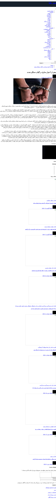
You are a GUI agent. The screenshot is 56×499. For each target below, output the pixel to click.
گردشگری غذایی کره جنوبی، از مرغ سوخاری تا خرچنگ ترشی (44, 350)
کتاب (49, 44)
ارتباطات (49, 30)
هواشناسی (48, 26)
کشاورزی (48, 24)
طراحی (49, 55)
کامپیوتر (49, 34)
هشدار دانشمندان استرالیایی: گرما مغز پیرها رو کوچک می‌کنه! (44, 203)
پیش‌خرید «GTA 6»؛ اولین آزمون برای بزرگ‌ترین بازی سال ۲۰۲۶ (44, 387)
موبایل (49, 35)
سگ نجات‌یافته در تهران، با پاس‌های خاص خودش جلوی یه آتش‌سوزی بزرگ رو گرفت (40, 229)
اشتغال (49, 51)
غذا (50, 59)
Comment (54, 477)
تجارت (49, 54)
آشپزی (49, 17)
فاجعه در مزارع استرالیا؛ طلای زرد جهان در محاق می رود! (45, 429)
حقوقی (49, 13)
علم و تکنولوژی (47, 29)
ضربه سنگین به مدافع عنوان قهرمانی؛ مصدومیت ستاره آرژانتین (44, 459)
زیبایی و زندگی (47, 21)
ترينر (55, 490)
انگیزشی (49, 14)
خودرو (49, 33)
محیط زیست (48, 25)
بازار (52, 48)
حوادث (49, 20)
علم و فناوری (47, 31)
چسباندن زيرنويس (52, 492)
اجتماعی (51, 12)
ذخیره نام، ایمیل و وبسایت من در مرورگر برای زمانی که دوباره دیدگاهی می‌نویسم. (35, 482)
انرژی (49, 37)
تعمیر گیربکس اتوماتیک (51, 487)
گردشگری (48, 46)
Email (54, 480)
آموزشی (49, 16)
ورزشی (49, 41)
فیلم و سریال (48, 42)
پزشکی (49, 18)
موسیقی (49, 43)
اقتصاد (49, 52)
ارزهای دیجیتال (47, 50)
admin (51, 77)
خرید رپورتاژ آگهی (52, 497)
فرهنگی (49, 39)
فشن (49, 58)
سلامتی (49, 22)
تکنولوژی (51, 28)
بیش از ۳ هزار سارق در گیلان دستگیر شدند (43, 66)
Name (54, 478)
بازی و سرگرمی (47, 47)
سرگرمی (51, 38)
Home (52, 65)
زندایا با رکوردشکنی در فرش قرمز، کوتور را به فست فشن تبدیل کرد (43, 308)
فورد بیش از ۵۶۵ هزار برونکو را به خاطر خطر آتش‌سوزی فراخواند (44, 270)
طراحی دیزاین (47, 56)
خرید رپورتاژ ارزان (52, 494)
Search (41, 63)
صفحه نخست (50, 11)
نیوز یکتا (52, 3)
